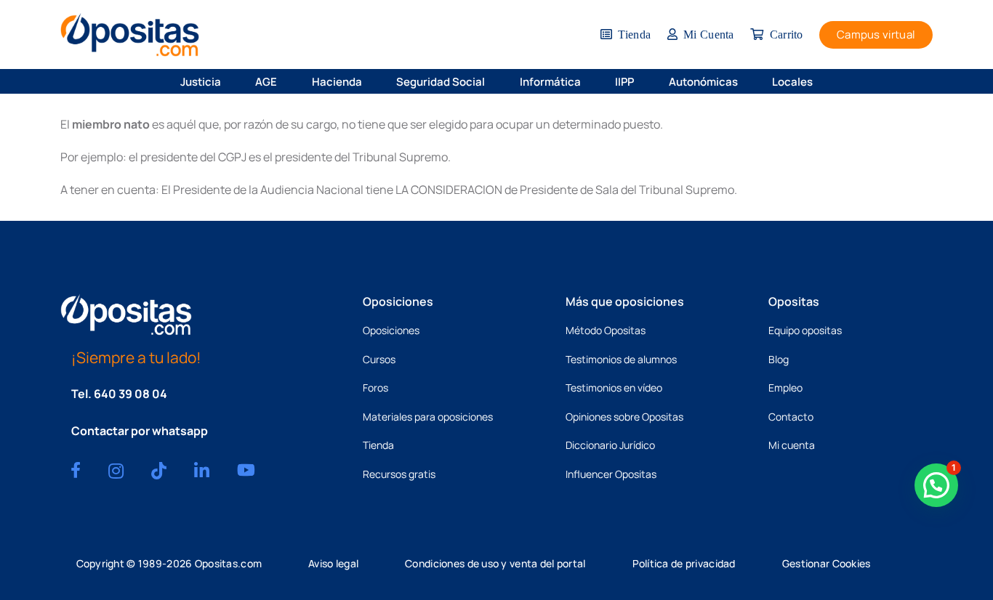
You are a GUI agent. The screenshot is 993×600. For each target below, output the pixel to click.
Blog (778, 359)
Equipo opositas (805, 330)
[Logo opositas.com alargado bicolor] (129, 34)
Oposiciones (391, 330)
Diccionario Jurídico (610, 445)
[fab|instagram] (116, 470)
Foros (375, 387)
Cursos (379, 359)
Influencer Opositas (611, 474)
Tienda (378, 445)
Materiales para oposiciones (428, 416)
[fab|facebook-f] (76, 470)
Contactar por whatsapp (139, 431)
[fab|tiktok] (158, 470)
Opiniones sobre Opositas (624, 416)
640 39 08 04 (130, 394)
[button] (231, 81)
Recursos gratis (399, 474)
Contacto (790, 416)
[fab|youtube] (246, 470)
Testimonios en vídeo (614, 387)
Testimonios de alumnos (621, 359)
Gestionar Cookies (826, 563)
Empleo (785, 387)
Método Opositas (606, 330)
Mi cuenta (791, 445)
